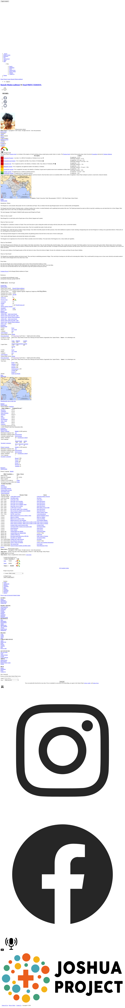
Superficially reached (8, 169)
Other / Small (4, 421)
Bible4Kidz (39, 534)
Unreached (3, 301)
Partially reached (7, 171)
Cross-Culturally (4, 657)
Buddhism (3, 409)
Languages (3, 428)
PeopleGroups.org (20, 305)
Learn (2, 653)
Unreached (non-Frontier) (9, 160)
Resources (5, 56)
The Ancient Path (14, 544)
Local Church (4, 629)
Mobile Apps (4, 625)
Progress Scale (13, 154)
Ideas (2, 638)
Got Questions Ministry (42, 520)
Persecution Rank (5, 336)
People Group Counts (5, 662)
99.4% (6, 139)
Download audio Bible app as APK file (19, 536)
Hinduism (3, 139)
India (5, 561)
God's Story (39, 499)
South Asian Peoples (12, 314)
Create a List (3, 608)
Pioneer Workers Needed (6, 306)
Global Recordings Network (43, 496)
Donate (5, 75)
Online (18, 480)
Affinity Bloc (4, 314)
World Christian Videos (15, 512)
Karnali (13, 346)
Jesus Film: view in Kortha (16, 501)
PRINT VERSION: (34, 85)
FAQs (10, 69)
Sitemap (11, 72)
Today (2, 640)
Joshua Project (4, 660)
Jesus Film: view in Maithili (16, 502)
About (4, 60)
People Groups (6, 55)
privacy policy (87, 683)
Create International (41, 514)
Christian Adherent (107, 154)
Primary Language (5, 431)
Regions (2, 613)
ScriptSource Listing (22, 437)
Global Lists (3, 603)
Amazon (3, 485)
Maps (2, 375)
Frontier (2, 303)
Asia (12, 331)
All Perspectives (4, 607)
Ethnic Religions (4, 413)
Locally (2, 656)
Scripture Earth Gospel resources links (19, 525)
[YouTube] (2, 951)
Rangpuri (21, 444)
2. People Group (7, 576)
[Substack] (2, 688)
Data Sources (4, 661)
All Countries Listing (64, 568)
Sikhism (2, 422)
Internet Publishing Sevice (43, 515)
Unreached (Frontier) (8, 158)
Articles (2, 627)
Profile (2, 199)
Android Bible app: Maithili (16, 531)
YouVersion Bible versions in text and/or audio (21, 526)
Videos (2, 623)
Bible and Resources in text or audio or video (20, 515)
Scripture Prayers (4, 271)
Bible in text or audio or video (17, 518)
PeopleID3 (3, 308)
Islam (2, 416)
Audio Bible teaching (15, 496)
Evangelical (94, 154)
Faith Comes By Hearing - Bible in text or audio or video (23, 522)
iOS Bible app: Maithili (15, 537)
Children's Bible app (15, 534)
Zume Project (40, 528)
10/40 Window (4, 332)
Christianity (3, 411)
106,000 (14, 294)
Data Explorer (4, 601)
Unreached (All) (7, 163)
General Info (3, 285)
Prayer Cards (4, 131)
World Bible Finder (5, 491)
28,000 (2, 134)
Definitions (11, 67)
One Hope (39, 539)
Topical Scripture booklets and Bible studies (20, 545)
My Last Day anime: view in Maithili (18, 509)
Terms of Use (12, 70)
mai (16, 433)
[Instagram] (62, 811)
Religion (2, 403)
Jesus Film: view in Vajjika (16, 506)
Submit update (4, 200)
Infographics (3, 621)
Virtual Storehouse (5, 493)
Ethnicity (3, 311)
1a (1, 158)
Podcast (2, 644)
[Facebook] (62, 935)
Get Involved (6, 58)
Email (2, 643)
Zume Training (13, 529)
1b (1, 160)
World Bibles (4, 487)
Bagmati (13, 343)
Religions (3, 616)
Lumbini (25, 340)
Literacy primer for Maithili (16, 542)
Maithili (2, 137)
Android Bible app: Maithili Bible (18, 533)
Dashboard (3, 600)
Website (13, 334)
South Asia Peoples (15, 373)
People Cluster (4, 315)
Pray (4, 57)
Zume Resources (14, 528)
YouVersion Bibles (41, 526)
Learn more (28, 554)
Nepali (20, 441)
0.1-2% (2, 142)
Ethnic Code (4, 323)
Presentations (4, 622)
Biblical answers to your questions (18, 520)
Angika (25, 441)
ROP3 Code (3, 309)
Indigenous (3, 297)
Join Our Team (4, 652)
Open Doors (16, 336)
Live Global (39, 544)
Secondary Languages (6, 443)
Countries (3, 612)
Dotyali (17, 444)
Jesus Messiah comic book (16, 541)
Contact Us (11, 74)
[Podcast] (11, 951)
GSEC (2, 305)
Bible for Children (14, 517)
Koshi (13, 340)
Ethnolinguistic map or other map (8, 401)
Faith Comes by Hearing (42, 522)
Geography (3, 325)
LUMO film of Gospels (15, 507)
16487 (14, 308)
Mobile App (3, 642)
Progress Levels (4, 617)
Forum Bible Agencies (6, 488)
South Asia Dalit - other (13, 315)
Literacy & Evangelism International (45, 542)
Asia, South (14, 329)
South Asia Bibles (41, 518)
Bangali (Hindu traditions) (18, 288)
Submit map (3, 376)
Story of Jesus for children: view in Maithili (20, 510)
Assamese (26, 444)
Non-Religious (4, 419)
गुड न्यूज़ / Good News (15, 514)
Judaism (2, 417)
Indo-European (18, 434)
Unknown (3, 144)
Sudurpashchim (19, 343)
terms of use (96, 683)
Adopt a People (4, 655)
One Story (39, 498)
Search (5, 53)
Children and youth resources (17, 539)
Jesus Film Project (41, 501)
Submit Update (16, 595)
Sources (2, 547)
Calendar (3, 645)
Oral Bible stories (14, 498)
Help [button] (4, 61)
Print (2, 647)
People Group (4, 317)
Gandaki (25, 343)
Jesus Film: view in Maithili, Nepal (18, 504)
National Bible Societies (6, 490)
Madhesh (18, 340)
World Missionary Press (42, 545)
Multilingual (3, 630)
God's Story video (14, 499)
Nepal (12, 328)
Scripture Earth (40, 525)
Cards (2, 634)
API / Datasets (4, 626)
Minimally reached (8, 166)
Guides (2, 635)
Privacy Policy (12, 71)
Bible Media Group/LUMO (43, 507)
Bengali (17, 441)
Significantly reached (8, 173)
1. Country (6, 573)
